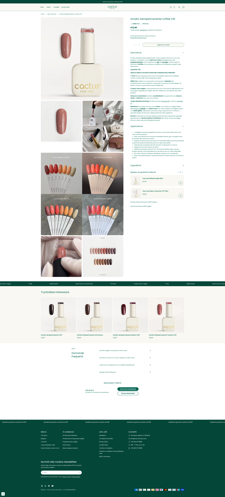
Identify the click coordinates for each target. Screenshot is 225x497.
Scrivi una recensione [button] (128, 389)
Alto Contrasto (52, 14)
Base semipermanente (70, 448)
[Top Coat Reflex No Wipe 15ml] (136, 180)
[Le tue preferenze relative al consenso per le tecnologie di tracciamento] (3, 494)
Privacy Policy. (76, 477)
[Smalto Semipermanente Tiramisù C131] (166, 315)
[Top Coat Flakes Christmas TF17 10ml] (136, 193)
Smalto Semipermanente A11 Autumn (90, 335)
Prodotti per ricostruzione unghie (73, 438)
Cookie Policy (103, 445)
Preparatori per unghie (70, 442)
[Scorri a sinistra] (178, 172)
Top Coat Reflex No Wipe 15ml (152, 178)
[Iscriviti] (80, 472)
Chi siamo (44, 435)
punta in (139, 109)
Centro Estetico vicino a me (50, 448)
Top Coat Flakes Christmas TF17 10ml (155, 191)
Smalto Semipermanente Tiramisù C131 (162, 335)
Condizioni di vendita (106, 438)
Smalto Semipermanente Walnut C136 (126, 335)
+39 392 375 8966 (136, 442)
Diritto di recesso (104, 456)
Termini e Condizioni (105, 448)
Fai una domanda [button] (128, 393)
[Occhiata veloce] (74, 301)
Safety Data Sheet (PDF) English (140, 206)
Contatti (44, 442)
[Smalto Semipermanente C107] (58, 315)
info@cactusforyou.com (139, 438)
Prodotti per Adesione (70, 435)
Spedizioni (102, 435)
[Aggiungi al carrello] (181, 183)
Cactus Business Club (48, 445)
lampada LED (165, 101)
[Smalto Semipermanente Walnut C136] (130, 315)
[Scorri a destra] (182, 172)
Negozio (43, 438)
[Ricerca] (171, 7)
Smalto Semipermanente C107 (51, 335)
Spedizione (143, 30)
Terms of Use (66, 477)
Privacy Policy (103, 442)
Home (42, 14)
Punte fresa (66, 445)
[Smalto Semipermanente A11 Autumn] (94, 315)
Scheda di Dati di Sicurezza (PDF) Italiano (143, 202)
